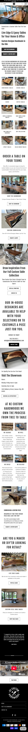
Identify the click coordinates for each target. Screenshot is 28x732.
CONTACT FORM (14, 344)
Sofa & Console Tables (7, 112)
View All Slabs (14, 583)
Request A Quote (14, 238)
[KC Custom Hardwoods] (14, 3)
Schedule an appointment (9, 396)
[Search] (22, 3)
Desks (7, 97)
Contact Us (14, 293)
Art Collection (21, 127)
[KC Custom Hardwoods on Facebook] (12, 715)
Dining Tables (21, 83)
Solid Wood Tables (21, 142)
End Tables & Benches (7, 127)
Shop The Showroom (14, 204)
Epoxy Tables (7, 142)
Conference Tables (7, 83)
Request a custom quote (9, 54)
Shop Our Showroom (9, 49)
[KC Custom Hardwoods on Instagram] (15, 715)
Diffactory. (9, 721)
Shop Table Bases (14, 619)
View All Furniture (14, 288)
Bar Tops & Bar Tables (21, 112)
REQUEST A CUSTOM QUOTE (12, 527)
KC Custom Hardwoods (12, 720)
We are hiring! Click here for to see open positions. (14, 1)
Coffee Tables (21, 97)
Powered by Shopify (16, 721)
